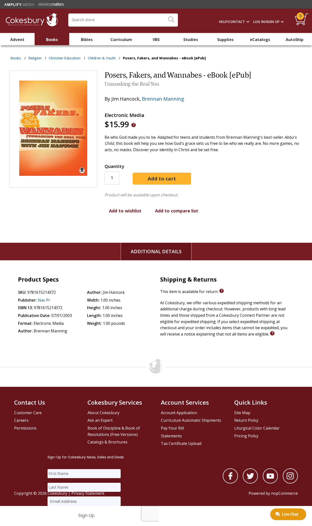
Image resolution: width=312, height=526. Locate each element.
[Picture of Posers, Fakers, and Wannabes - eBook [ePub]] (53, 184)
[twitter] (250, 482)
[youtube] (270, 482)
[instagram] (290, 482)
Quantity (114, 166)
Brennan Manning (163, 98)
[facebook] (230, 482)
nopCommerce (284, 493)
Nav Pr (44, 300)
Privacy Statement (87, 493)
